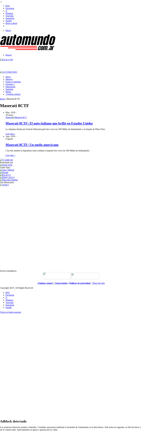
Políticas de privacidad (80, 283)
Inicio (8, 77)
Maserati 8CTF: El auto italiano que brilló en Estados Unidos (49, 123)
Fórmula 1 (10, 84)
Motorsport (10, 87)
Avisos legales (61, 283)
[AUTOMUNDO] (27, 50)
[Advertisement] (71, 227)
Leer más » (10, 134)
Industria (9, 89)
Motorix (9, 79)
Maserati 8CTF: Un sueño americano (32, 145)
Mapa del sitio (98, 283)
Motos (8, 92)
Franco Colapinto (13, 82)
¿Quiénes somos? (13, 94)
